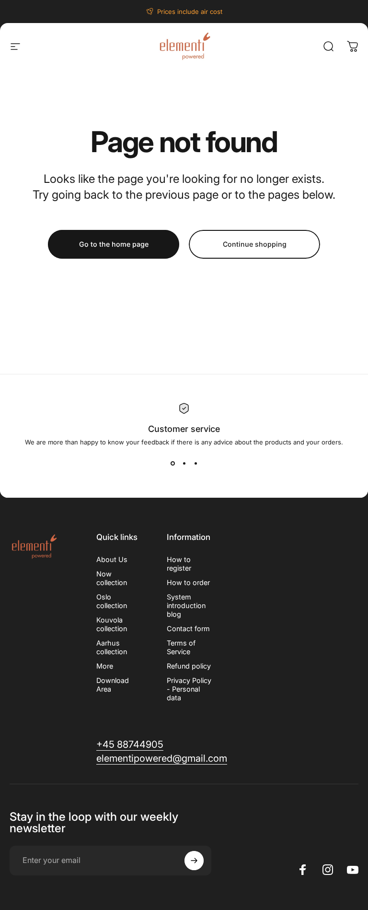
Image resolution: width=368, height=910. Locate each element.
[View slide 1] (172, 463)
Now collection (111, 578)
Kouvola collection (111, 624)
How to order (188, 582)
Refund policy (189, 666)
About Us (111, 559)
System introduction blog (186, 605)
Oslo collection (111, 601)
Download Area (112, 684)
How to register (179, 563)
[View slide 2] (184, 463)
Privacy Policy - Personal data (189, 689)
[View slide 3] (195, 463)
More (104, 666)
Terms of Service (181, 647)
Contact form (188, 628)
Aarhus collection (111, 647)
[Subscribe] (194, 860)
